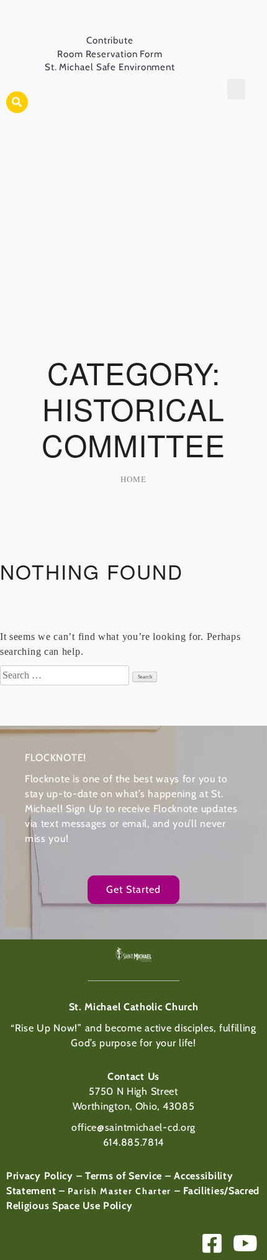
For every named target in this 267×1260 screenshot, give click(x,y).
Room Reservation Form (110, 54)
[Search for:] (66, 675)
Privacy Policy (39, 1176)
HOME (133, 479)
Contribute (110, 40)
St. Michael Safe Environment (110, 67)
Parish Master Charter (119, 1191)
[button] (17, 102)
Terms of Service (123, 1176)
